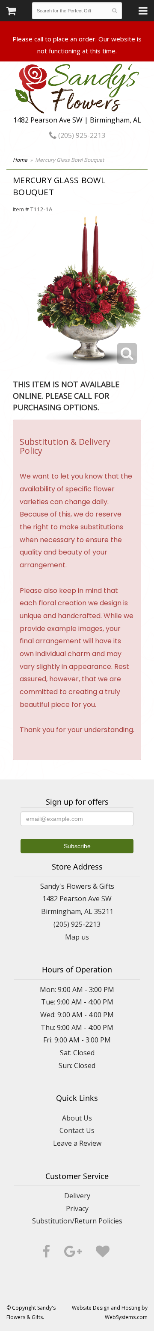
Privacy (77, 1208)
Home (20, 159)
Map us (77, 937)
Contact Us (77, 1130)
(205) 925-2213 (80, 135)
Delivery (77, 1195)
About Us (77, 1118)
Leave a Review (77, 1143)
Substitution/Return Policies (77, 1221)
